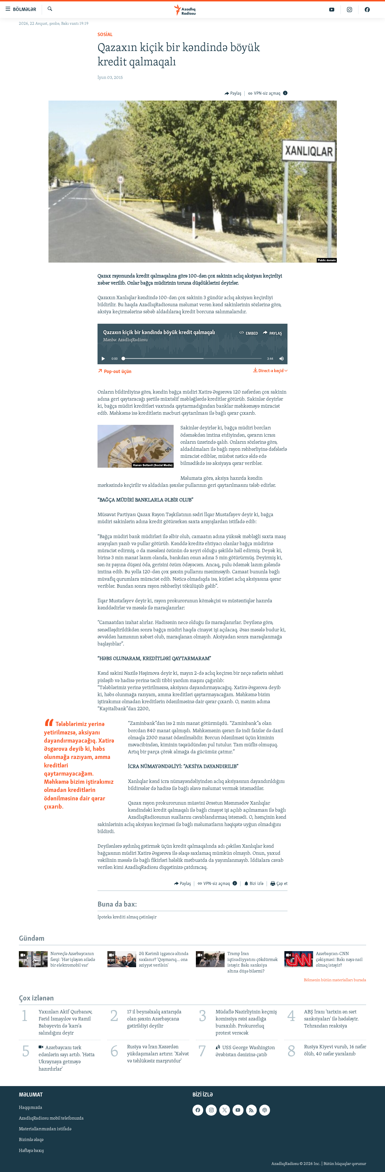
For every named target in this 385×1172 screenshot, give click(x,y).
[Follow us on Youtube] (238, 1110)
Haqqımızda (30, 1108)
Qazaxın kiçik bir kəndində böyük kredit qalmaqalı (159, 333)
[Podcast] (264, 1110)
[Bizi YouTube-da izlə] (332, 9)
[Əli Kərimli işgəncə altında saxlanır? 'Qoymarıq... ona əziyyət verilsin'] (121, 959)
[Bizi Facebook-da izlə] (367, 9)
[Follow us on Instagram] (211, 1110)
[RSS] (251, 1110)
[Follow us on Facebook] (198, 1110)
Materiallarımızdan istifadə (45, 1129)
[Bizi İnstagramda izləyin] (350, 9)
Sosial (105, 34)
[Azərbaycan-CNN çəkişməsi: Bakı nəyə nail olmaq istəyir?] (298, 959)
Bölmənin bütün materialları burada (335, 980)
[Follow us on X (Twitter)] (224, 1110)
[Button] (233, 93)
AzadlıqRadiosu (133, 340)
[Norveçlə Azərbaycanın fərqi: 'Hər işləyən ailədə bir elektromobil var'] (33, 959)
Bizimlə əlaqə (31, 1140)
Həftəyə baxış (31, 1150)
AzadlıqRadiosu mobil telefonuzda (51, 1118)
